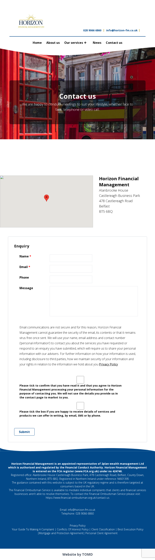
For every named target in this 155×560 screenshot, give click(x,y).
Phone (24, 278)
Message (26, 288)
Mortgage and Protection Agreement (61, 533)
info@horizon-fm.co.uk (122, 30)
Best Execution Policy (130, 529)
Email (23, 267)
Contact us (114, 43)
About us (53, 43)
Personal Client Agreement (101, 533)
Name (24, 256)
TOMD (87, 554)
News (97, 43)
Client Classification (103, 529)
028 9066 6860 (92, 30)
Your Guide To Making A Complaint (33, 529)
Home (37, 43)
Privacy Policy (108, 364)
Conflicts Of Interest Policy (72, 529)
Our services (73, 43)
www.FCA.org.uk (87, 471)
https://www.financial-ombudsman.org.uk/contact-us (77, 497)
